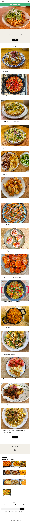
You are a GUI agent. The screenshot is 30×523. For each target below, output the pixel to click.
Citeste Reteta (15, 39)
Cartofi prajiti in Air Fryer (15, 34)
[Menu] (28, 1)
